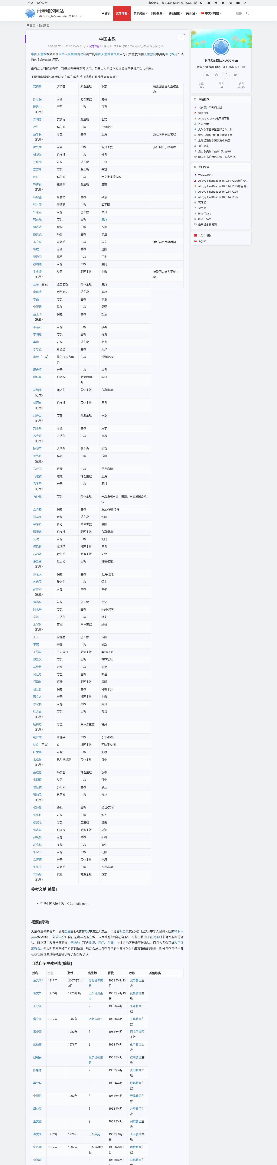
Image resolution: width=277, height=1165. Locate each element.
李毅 (36, 357)
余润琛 (37, 780)
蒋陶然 (37, 874)
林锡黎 (37, 390)
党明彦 (37, 119)
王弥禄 (37, 652)
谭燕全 (37, 602)
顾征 (36, 177)
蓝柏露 (37, 1044)
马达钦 (37, 476)
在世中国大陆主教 (52, 904)
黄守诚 (37, 242)
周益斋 (37, 1108)
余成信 (37, 772)
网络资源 (156, 13)
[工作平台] (238, 3)
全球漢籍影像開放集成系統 (214, 140)
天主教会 (150, 54)
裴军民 (37, 517)
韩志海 (37, 212)
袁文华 (37, 993)
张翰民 (37, 794)
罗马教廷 (171, 54)
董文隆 (37, 1134)
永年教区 (135, 1006)
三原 (104, 219)
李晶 (36, 299)
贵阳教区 (135, 1070)
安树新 (37, 86)
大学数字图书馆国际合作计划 (215, 129)
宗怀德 (37, 859)
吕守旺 (37, 436)
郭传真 (37, 184)
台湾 (110, 943)
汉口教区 (135, 980)
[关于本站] (224, 3)
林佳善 (37, 377)
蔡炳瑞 (37, 264)
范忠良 (37, 134)
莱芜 (97, 1134)
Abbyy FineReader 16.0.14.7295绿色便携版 (224, 180)
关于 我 (190, 13)
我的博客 (121, 13)
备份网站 (153, 2)
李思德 (37, 349)
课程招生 (174, 13)
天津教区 (135, 1096)
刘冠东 (37, 402)
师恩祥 (37, 546)
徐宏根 (37, 704)
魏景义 (37, 659)
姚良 (36, 744)
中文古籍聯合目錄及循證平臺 (215, 134)
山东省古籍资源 (207, 224)
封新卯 (37, 154)
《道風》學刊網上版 (210, 107)
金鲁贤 (37, 271)
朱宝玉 (37, 852)
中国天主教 (38, 54)
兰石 (36, 284)
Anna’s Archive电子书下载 (213, 118)
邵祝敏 (37, 532)
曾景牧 (37, 787)
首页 (32, 25)
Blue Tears (204, 213)
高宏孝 (37, 169)
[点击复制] (216, 75)
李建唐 (37, 292)
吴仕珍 (37, 674)
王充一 (37, 637)
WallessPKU (205, 175)
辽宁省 (93, 1057)
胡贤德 (37, 234)
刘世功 (37, 428)
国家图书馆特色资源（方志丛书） (218, 156)
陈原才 (37, 1070)
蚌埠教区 (135, 1108)
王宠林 (37, 624)
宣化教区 (135, 1019)
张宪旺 (37, 822)
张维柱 (37, 815)
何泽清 (37, 227)
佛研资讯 (203, 113)
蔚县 (100, 1019)
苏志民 (37, 581)
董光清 (37, 980)
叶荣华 (37, 752)
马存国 (37, 469)
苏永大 (37, 574)
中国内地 (74, 943)
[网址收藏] (209, 3)
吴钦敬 (37, 667)
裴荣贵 (37, 524)
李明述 (37, 334)
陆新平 (37, 448)
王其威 (37, 1121)
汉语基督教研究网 (172, 2)
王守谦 (37, 1006)
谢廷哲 (37, 689)
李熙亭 (37, 1083)
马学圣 (37, 483)
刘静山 (37, 415)
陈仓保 (37, 99)
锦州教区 (135, 1057)
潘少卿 (37, 1031)
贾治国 (37, 257)
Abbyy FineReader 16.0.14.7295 (218, 191)
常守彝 (37, 1019)
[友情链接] (202, 3)
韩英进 (37, 219)
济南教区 (135, 1134)
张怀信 (37, 807)
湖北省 (93, 980)
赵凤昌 (37, 837)
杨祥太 (37, 737)
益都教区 (135, 1160)
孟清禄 (37, 509)
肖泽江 (37, 682)
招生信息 (203, 145)
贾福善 (37, 1160)
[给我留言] (217, 3)
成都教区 (135, 1083)
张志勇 (37, 830)
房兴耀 (37, 147)
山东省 (93, 993)
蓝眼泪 (202, 202)
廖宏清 (37, 369)
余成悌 (37, 759)
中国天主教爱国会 (107, 54)
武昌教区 (135, 993)
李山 (36, 342)
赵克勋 (37, 845)
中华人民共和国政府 (72, 54)
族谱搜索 (203, 124)
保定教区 (135, 1121)
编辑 (51, 889)
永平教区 (135, 1044)
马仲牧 (37, 496)
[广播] (231, 3)
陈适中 (37, 106)
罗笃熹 (37, 456)
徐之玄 (37, 711)
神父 (86, 931)
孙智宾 (37, 589)
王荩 (36, 644)
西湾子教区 (137, 1031)
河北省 (93, 1019)
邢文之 (37, 696)
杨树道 (37, 724)
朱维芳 (37, 867)
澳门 (101, 943)
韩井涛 (37, 204)
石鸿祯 (37, 554)
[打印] (120, 46)
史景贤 (37, 561)
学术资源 (139, 13)
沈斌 (36, 539)
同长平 (37, 609)
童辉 (36, 617)
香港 (92, 943)
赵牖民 (37, 1057)
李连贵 (37, 327)
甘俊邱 (37, 162)
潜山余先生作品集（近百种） (215, 151)
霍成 (36, 249)
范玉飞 (37, 314)
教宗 (177, 943)
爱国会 (60, 937)
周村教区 (135, 1147)
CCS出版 (191, 2)
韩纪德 (37, 197)
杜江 (36, 127)
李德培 (37, 1096)
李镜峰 (37, 306)
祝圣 (122, 931)
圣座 (68, 931)
